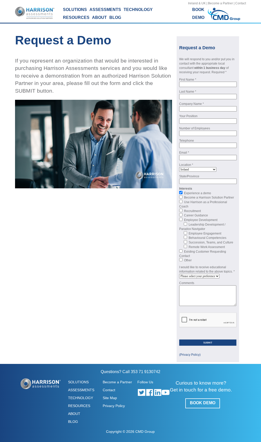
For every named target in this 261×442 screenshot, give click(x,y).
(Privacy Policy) (190, 355)
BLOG (115, 17)
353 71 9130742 (145, 372)
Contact (240, 3)
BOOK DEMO (202, 403)
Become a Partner (220, 3)
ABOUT (74, 414)
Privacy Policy (114, 406)
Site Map (110, 398)
